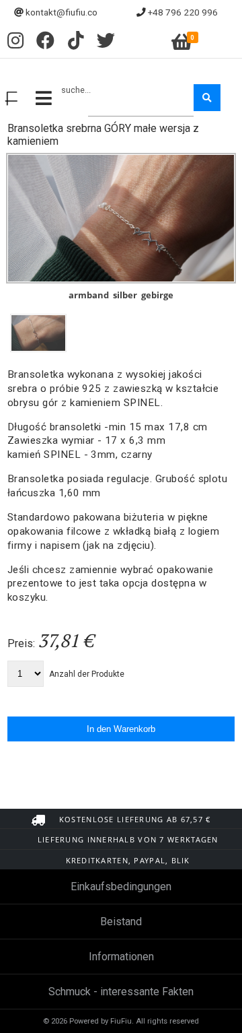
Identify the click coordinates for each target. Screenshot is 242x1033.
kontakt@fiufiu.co (61, 12)
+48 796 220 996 (183, 12)
